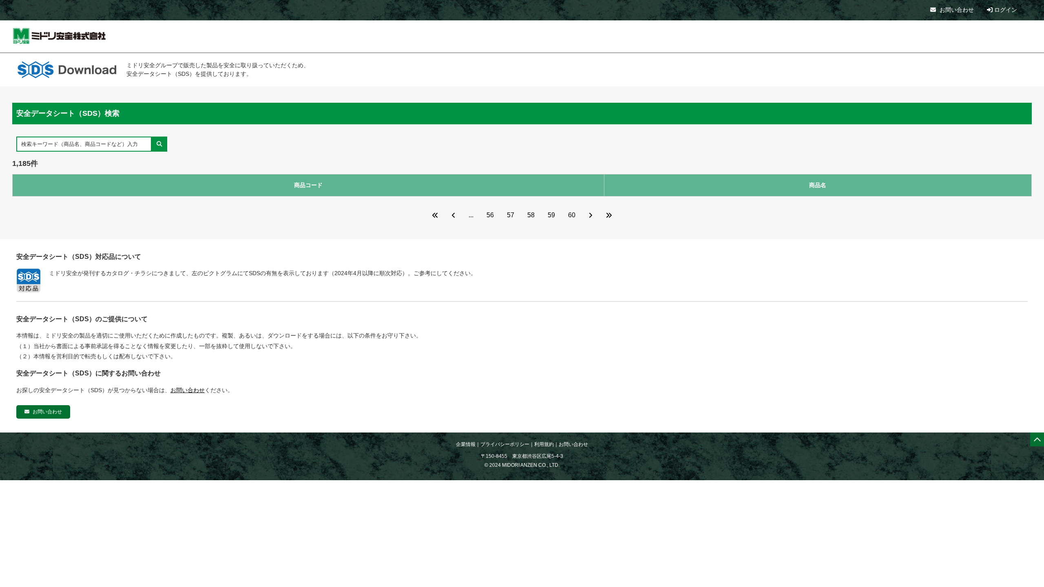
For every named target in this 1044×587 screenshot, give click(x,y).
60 (571, 215)
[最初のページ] (435, 215)
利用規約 (544, 444)
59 (551, 215)
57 (510, 215)
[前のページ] (453, 215)
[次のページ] (590, 215)
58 (531, 215)
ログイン (1005, 10)
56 (490, 215)
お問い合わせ (956, 10)
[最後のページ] (609, 215)
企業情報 (466, 444)
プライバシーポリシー (504, 444)
